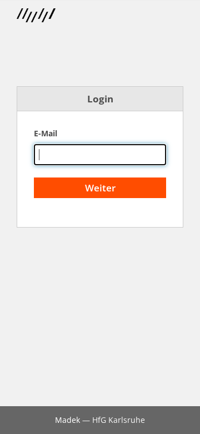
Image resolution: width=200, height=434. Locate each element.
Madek (67, 420)
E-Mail (45, 133)
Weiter (100, 187)
